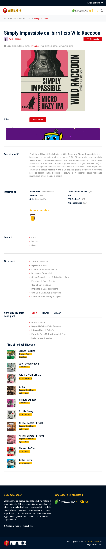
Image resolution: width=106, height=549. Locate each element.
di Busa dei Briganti (44, 289)
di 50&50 (41, 285)
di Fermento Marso (44, 269)
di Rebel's (42, 330)
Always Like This (27, 448)
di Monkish (46, 293)
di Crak (41, 273)
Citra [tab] (34, 313)
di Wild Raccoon (46, 326)
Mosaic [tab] (45, 313)
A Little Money (26, 411)
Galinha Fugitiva (27, 350)
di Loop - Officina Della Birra (50, 277)
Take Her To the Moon (30, 375)
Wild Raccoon (24, 18)
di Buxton (39, 265)
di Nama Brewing (43, 281)
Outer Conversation (29, 363)
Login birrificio (94, 3)
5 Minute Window (27, 399)
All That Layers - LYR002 (31, 435)
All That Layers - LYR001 (31, 422)
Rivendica (35, 46)
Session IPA (38, 119)
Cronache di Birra (91, 541)
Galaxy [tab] (57, 313)
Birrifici (13, 18)
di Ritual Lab (39, 261)
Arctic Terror (25, 459)
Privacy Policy (27, 526)
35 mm (22, 386)
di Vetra (38, 322)
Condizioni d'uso (12, 526)
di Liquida (46, 296)
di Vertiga (41, 338)
